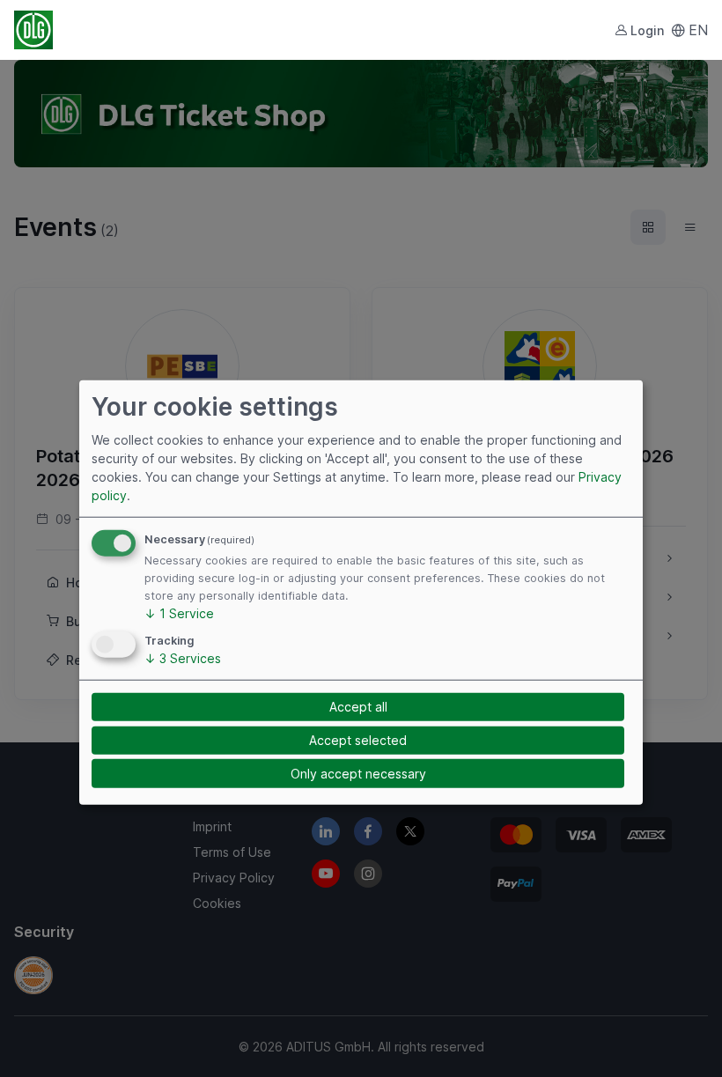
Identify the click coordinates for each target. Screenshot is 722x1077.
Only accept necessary (358, 773)
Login (647, 30)
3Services (182, 658)
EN (698, 30)
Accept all (358, 706)
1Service (179, 613)
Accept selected (358, 740)
